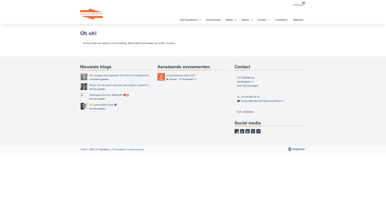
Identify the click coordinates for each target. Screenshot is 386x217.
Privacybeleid (118, 149)
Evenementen (213, 19)
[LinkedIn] (242, 131)
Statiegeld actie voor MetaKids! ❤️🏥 (109, 95)
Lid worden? (281, 19)
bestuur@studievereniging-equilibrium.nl (262, 100)
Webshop (298, 19)
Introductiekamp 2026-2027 (181, 75)
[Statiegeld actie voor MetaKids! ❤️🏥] (84, 96)
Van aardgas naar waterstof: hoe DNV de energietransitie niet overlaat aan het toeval (120, 75)
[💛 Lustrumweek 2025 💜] (84, 106)
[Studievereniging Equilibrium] (91, 14)
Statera (245, 19)
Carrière (262, 19)
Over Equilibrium (189, 19)
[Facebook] (237, 131)
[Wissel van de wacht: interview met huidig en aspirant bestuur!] (84, 86)
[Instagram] (253, 131)
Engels (303, 3)
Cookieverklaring (135, 149)
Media (229, 19)
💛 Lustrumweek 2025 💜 (103, 104)
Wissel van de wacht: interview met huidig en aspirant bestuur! (120, 85)
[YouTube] (247, 131)
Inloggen (298, 4)
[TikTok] (258, 131)
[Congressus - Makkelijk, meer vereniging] (296, 149)
